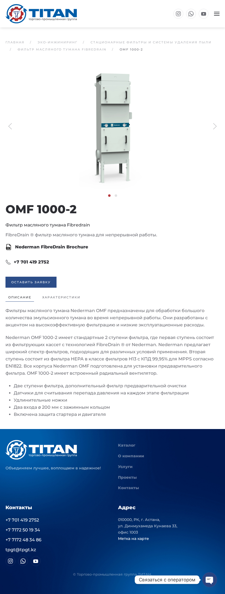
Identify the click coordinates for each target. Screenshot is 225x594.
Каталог (126, 445)
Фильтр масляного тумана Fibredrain (47, 225)
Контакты (128, 487)
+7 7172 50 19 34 (22, 530)
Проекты (127, 477)
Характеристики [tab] (61, 297)
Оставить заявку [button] (31, 282)
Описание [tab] (19, 297)
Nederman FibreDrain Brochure (51, 247)
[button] (217, 13)
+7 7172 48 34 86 (23, 539)
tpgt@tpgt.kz (20, 549)
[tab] (109, 195)
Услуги (125, 466)
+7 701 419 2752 (31, 262)
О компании (131, 455)
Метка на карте (133, 538)
